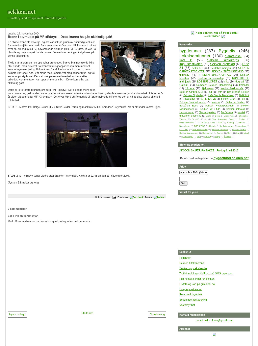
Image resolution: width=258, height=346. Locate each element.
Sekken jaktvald (235, 109)
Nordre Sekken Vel (232, 88)
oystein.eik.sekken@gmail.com (214, 320)
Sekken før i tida (210, 109)
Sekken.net (207, 133)
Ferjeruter (184, 257)
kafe (199, 136)
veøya (217, 136)
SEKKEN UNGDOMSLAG (215, 74)
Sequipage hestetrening (193, 299)
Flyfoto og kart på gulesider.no (197, 284)
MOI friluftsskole (200, 129)
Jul (205, 119)
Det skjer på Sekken (238, 92)
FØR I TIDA (199, 126)
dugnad (239, 81)
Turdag (242, 119)
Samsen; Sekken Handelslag (214, 84)
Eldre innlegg (157, 314)
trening (207, 136)
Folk (243, 98)
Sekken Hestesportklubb (219, 105)
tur (210, 91)
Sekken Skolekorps (223, 60)
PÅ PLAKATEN (208, 98)
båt (237, 133)
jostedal (216, 102)
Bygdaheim (184, 126)
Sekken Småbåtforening (192, 102)
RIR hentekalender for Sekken (196, 278)
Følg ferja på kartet (190, 289)
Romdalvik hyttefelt (190, 294)
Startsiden (87, 313)
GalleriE (184, 84)
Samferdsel (233, 56)
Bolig (217, 116)
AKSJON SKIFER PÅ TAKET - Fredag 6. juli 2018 (208, 150)
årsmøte (227, 136)
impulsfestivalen (191, 64)
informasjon (187, 136)
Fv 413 (195, 119)
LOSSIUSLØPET (207, 81)
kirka (226, 81)
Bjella (208, 116)
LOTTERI (183, 129)
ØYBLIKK (244, 95)
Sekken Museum (220, 129)
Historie (212, 126)
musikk (241, 112)
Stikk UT (197, 68)
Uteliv (229, 133)
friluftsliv (184, 74)
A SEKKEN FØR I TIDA (210, 123)
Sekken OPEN (239, 129)
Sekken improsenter (188, 133)
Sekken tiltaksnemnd (191, 263)
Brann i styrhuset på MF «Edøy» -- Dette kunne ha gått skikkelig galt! (60, 37)
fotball (246, 133)
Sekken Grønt (228, 98)
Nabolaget (189, 98)
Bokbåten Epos (188, 105)
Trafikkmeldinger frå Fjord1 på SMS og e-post (206, 273)
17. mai (190, 88)
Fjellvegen (207, 88)
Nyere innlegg (17, 314)
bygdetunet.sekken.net (231, 158)
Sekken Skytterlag (193, 95)
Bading (230, 123)
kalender (244, 84)
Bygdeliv (227, 50)
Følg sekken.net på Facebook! (217, 32)
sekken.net (22, 11)
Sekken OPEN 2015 (191, 91)
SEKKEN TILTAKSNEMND (227, 71)
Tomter (220, 133)
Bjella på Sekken (235, 102)
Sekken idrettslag (222, 64)
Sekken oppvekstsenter (193, 268)
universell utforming (190, 115)
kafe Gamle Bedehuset (221, 95)
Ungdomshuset (186, 123)
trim (220, 91)
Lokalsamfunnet (194, 55)
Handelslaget (186, 112)
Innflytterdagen (227, 126)
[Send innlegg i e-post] (114, 197)
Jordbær (242, 126)
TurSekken (227, 112)
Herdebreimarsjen (220, 68)
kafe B (185, 60)
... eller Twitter (212, 36)
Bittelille (242, 123)
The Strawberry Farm (222, 119)
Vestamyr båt (187, 304)
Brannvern (229, 116)
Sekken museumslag (211, 78)
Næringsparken (207, 112)
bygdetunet (190, 50)
